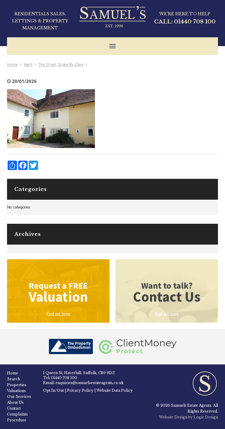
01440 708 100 (195, 21)
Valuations (16, 390)
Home (12, 64)
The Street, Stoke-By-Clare (60, 64)
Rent (28, 64)
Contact (14, 408)
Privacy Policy (80, 390)
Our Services (19, 396)
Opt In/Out (53, 390)
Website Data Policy (114, 390)
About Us (15, 402)
